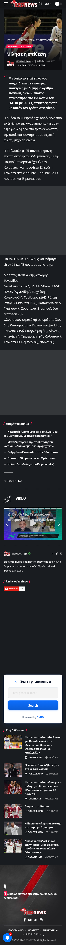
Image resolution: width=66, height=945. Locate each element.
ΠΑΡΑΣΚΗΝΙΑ (35, 757)
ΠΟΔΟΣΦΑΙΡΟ (35, 773)
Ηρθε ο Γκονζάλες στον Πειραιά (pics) (31, 464)
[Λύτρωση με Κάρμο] (13, 811)
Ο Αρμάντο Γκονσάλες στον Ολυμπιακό (33, 452)
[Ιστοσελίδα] (52, 554)
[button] (7, 4)
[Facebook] (57, 554)
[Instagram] (60, 554)
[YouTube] (29, 920)
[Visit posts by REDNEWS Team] (10, 63)
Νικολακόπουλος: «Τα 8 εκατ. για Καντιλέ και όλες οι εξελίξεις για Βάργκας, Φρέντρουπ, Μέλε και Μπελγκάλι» (43, 745)
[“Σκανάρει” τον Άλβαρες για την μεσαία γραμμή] (13, 770)
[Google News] (35, 920)
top (20, 481)
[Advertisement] (33, 220)
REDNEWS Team (23, 61)
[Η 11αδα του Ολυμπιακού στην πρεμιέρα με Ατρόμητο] (13, 828)
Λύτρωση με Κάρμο (37, 806)
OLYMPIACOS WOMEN (19, 46)
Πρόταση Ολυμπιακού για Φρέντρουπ (32, 458)
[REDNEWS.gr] (24, 4)
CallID (40, 717)
